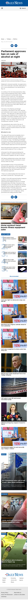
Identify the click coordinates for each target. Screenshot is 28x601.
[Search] (20, 8)
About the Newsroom (7, 594)
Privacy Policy (4, 592)
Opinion (21, 578)
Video (4, 582)
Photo (12, 582)
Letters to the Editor (19, 594)
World (3, 580)
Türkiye (9, 39)
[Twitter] (16, 45)
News (2, 39)
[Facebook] (12, 45)
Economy (13, 578)
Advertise (3, 596)
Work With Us (17, 592)
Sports (21, 580)
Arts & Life (14, 580)
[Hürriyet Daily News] (14, 3)
